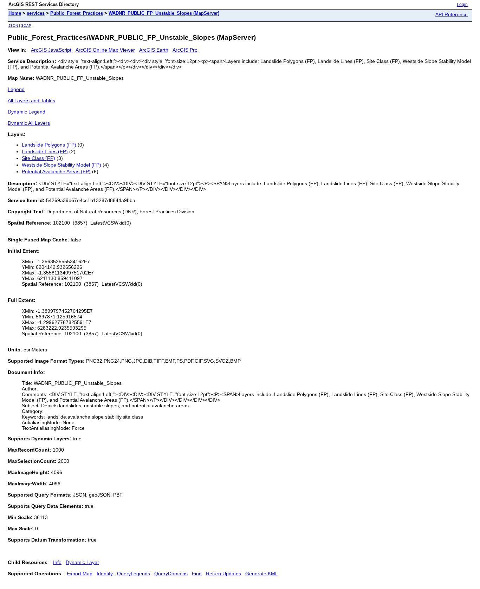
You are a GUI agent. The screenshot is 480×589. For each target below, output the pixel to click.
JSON (13, 25)
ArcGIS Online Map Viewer (105, 50)
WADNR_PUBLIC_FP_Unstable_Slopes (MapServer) (164, 13)
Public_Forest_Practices (76, 13)
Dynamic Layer (82, 562)
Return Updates (223, 573)
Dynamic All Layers (29, 123)
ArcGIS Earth (153, 50)
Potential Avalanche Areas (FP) (56, 171)
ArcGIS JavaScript (51, 50)
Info (57, 562)
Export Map (79, 573)
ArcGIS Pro (185, 50)
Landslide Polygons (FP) (49, 145)
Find (197, 573)
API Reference (451, 14)
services (36, 13)
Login (462, 4)
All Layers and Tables (31, 100)
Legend (16, 89)
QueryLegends (133, 573)
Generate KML (261, 573)
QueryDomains (171, 573)
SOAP (26, 25)
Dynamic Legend (26, 112)
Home (14, 13)
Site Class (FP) (38, 158)
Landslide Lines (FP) (45, 151)
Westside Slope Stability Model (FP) (61, 165)
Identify (105, 573)
